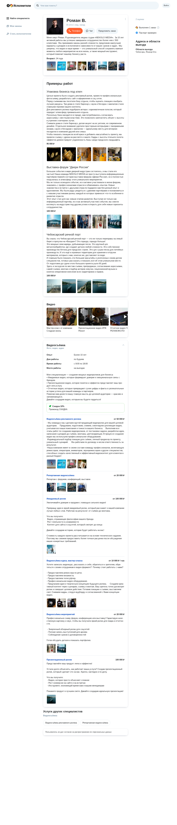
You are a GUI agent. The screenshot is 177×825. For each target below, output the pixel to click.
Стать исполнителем (20, 34)
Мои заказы (16, 26)
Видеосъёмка (50, 715)
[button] (75, 31)
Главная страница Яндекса (8, 5)
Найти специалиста (19, 18)
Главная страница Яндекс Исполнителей (19, 5)
